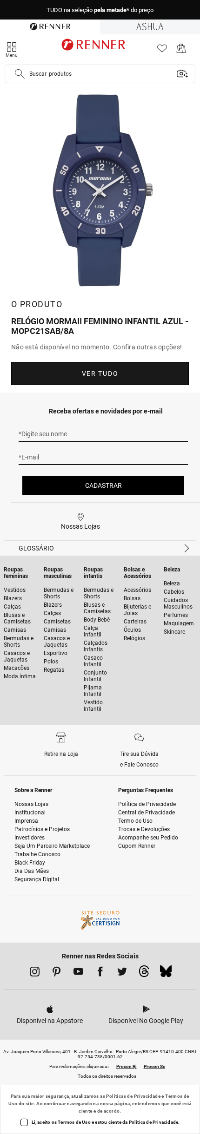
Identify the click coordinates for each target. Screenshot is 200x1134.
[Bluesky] (166, 973)
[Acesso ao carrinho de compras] (181, 50)
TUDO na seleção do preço (100, 10)
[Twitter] (122, 973)
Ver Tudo (100, 373)
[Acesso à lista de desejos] (162, 50)
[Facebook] (100, 973)
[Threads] (144, 973)
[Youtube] (78, 973)
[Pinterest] (56, 973)
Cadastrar (103, 485)
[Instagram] (34, 973)
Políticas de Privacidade (133, 1096)
